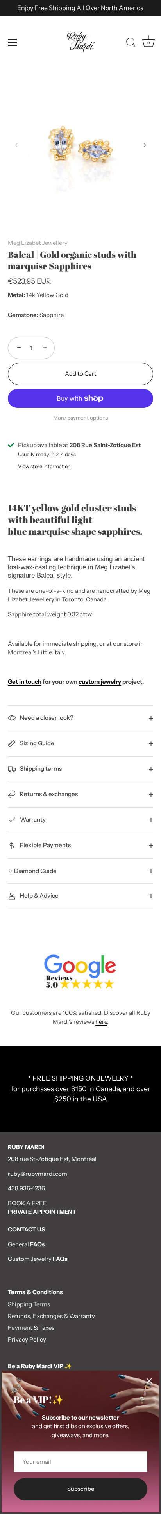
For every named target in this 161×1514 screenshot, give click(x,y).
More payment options (80, 418)
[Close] (149, 1380)
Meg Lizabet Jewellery (38, 242)
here (101, 1021)
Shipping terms (40, 768)
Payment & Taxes (31, 1327)
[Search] (131, 43)
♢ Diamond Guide (32, 871)
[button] (16, 145)
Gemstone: (23, 315)
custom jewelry (100, 681)
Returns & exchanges (48, 794)
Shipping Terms (29, 1304)
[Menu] (12, 42)
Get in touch (24, 681)
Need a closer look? (46, 717)
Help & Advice (39, 895)
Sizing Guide (36, 743)
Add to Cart (81, 373)
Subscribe (80, 1488)
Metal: (16, 295)
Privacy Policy (27, 1339)
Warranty (32, 819)
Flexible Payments (45, 845)
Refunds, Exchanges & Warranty (51, 1316)
